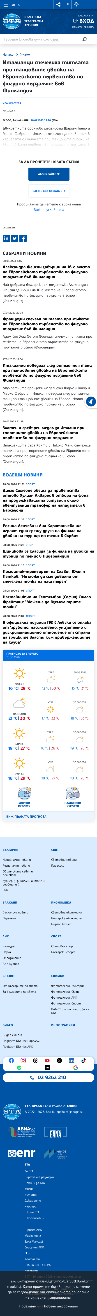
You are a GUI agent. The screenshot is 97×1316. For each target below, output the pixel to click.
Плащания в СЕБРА (38, 1265)
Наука (7, 952)
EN (67, 4)
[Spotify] (20, 1067)
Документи (33, 1200)
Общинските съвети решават (18, 873)
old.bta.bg (31, 1271)
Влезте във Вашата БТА (48, 191)
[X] (60, 1060)
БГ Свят (9, 976)
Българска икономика (66, 918)
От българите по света (20, 986)
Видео (8, 1025)
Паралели (57, 865)
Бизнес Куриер (61, 924)
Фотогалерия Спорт (66, 1003)
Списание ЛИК (34, 1247)
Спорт (25, 54)
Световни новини (64, 860)
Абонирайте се (49, 174)
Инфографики (63, 1025)
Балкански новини (15, 912)
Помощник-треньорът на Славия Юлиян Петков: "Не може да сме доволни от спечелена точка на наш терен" (44, 576)
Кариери (31, 1206)
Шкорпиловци (34, 1218)
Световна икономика (66, 912)
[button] (58, 4)
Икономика (61, 902)
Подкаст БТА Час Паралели (21, 1041)
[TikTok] (84, 1060)
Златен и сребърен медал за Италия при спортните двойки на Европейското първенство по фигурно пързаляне (43, 432)
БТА (27, 1164)
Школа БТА (32, 1212)
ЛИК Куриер (11, 964)
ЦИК (6, 890)
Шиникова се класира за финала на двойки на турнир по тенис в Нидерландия (48, 554)
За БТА (29, 1171)
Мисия (29, 1189)
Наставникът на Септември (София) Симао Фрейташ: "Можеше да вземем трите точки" (47, 601)
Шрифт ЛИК (33, 1230)
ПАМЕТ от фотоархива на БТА (70, 1011)
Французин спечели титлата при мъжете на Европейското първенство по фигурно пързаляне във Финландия (46, 323)
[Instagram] (24, 1060)
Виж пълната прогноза (26, 817)
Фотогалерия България (67, 986)
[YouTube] (48, 1060)
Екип (28, 1253)
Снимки (57, 976)
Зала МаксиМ (34, 1241)
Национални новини (17, 860)
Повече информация (61, 1306)
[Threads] (36, 1060)
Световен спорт (63, 946)
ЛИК (6, 936)
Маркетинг (33, 1236)
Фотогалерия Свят (65, 992)
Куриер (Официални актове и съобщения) (24, 882)
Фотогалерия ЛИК (64, 998)
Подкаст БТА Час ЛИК (18, 1047)
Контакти (32, 1259)
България (10, 850)
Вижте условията (49, 209)
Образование (12, 958)
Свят (55, 850)
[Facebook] (12, 1060)
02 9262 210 (51, 1077)
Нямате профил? (83, 26)
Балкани (10, 902)
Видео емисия (12, 1035)
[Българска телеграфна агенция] (12, 1112)
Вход (86, 21)
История (31, 1195)
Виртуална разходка (39, 1177)
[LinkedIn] (72, 1060)
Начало (8, 55)
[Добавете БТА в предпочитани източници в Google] (76, 1067)
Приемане (27, 1306)
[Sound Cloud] (48, 1067)
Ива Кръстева (12, 103)
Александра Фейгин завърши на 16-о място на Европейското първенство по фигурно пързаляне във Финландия (46, 271)
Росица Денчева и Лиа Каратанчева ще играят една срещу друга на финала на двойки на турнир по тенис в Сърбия (42, 530)
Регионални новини (16, 865)
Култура (9, 946)
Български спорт (63, 952)
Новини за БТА (35, 1183)
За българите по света (19, 992)
